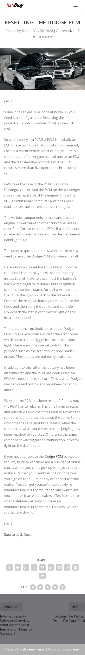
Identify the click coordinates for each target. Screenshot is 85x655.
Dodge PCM (54, 456)
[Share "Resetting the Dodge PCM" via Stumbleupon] (67, 567)
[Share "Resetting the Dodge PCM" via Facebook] (9, 567)
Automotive (65, 30)
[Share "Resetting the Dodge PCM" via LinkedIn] (51, 567)
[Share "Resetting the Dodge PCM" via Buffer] (59, 567)
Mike (25, 30)
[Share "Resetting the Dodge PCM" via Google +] (26, 567)
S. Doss (25, 534)
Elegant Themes (33, 649)
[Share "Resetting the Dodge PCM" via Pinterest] (42, 567)
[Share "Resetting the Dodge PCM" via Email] (75, 567)
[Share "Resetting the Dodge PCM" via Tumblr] (34, 567)
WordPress (72, 649)
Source (9, 534)
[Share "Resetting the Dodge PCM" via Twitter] (18, 567)
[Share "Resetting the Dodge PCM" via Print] (42, 576)
